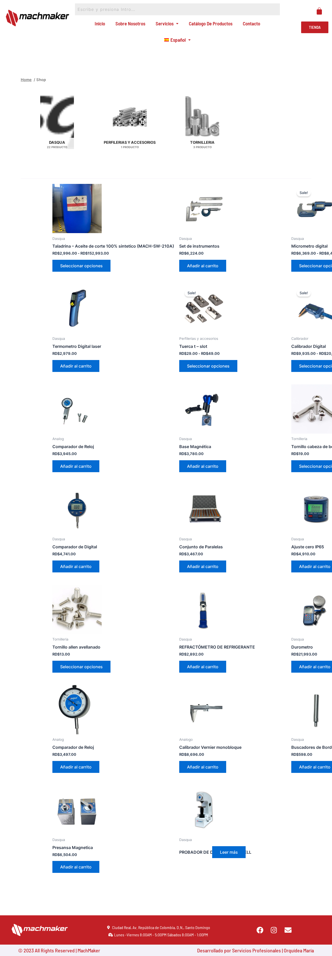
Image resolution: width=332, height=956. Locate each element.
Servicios (165, 23)
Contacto (251, 23)
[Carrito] (319, 11)
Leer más (229, 852)
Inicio (100, 23)
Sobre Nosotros (130, 23)
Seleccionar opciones (81, 265)
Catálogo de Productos (210, 23)
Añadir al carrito (202, 265)
